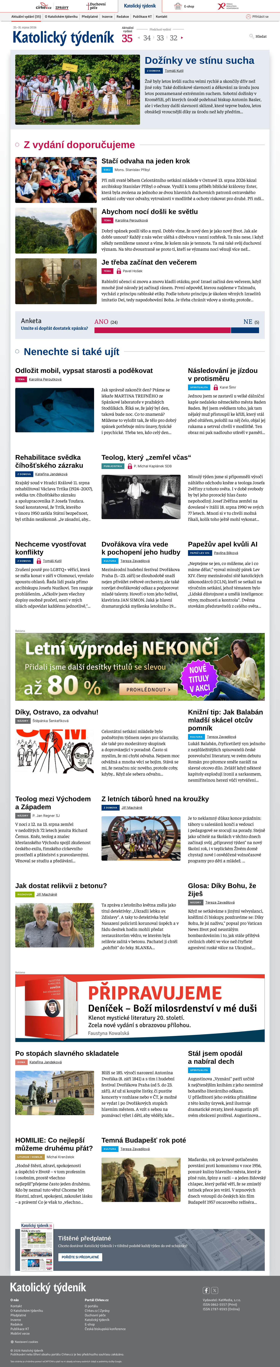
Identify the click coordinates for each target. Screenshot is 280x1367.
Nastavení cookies (26, 1342)
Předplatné (18, 1315)
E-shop (90, 1324)
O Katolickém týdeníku (26, 1311)
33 (160, 37)
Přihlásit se (260, 16)
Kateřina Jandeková (51, 474)
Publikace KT (19, 1329)
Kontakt (16, 1306)
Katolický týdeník (97, 1320)
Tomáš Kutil (174, 71)
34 (147, 37)
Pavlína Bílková (226, 553)
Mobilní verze (20, 1333)
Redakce (16, 1324)
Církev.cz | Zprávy (97, 1311)
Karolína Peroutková (131, 220)
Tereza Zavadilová (135, 561)
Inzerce (15, 1320)
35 (127, 37)
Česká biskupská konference (105, 1329)
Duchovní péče (95, 1315)
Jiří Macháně (132, 808)
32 (173, 37)
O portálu (91, 1306)
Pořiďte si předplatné (80, 1257)
